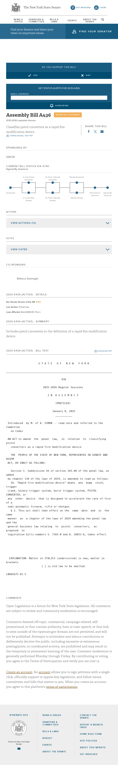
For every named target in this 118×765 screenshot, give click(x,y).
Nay (88, 75)
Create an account (19, 672)
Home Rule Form (91, 734)
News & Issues (18, 21)
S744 (38, 302)
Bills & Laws (54, 21)
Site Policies (88, 741)
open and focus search (102, 20)
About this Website (93, 747)
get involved (83, 8)
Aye (35, 75)
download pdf (104, 351)
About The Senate (90, 21)
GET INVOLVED (88, 754)
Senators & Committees (36, 21)
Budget (47, 738)
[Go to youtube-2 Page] (19, 748)
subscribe (62, 106)
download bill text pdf (21, 136)
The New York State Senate (42, 7)
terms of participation (61, 687)
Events (72, 21)
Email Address (20, 94)
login (103, 8)
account (44, 672)
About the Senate (54, 752)
